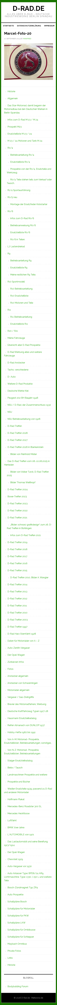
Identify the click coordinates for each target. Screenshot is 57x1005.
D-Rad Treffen (14, 426)
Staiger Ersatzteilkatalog (20, 760)
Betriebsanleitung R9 (21, 260)
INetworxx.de (37, 998)
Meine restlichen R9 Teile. (23, 274)
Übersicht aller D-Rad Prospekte (23, 345)
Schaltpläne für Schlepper (20, 936)
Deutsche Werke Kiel (17, 390)
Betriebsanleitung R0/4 (22, 155)
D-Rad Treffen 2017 (17, 556)
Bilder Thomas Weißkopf (22, 482)
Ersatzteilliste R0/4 (20, 162)
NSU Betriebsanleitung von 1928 (23, 419)
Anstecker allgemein (17, 676)
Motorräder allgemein (18, 690)
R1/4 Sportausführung (18, 190)
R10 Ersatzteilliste (19, 295)
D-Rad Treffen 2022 (17, 510)
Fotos (10, 669)
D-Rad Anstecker (16, 362)
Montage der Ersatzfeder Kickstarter (28, 204)
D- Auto (11, 376)
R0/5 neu (12, 197)
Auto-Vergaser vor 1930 (19, 866)
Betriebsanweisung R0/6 (23, 225)
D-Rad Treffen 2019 (17, 542)
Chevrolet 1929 (15, 859)
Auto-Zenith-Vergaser (18, 648)
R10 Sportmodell (16, 281)
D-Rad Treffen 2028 (17, 433)
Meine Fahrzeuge (16, 338)
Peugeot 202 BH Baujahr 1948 (22, 398)
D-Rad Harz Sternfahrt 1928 (21, 633)
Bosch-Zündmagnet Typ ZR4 (22, 887)
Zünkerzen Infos (15, 662)
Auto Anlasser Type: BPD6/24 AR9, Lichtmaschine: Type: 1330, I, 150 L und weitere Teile (27, 877)
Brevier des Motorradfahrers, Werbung (26, 704)
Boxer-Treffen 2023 (17, 496)
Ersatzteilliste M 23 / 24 (19, 133)
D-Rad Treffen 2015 (17, 570)
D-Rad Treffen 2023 (17, 503)
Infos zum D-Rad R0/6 (22, 218)
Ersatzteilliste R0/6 (20, 232)
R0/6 (10, 211)
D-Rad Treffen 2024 (17, 489)
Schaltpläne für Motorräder (21, 908)
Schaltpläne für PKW (18, 915)
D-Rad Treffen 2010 (17, 612)
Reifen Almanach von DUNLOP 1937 (26, 725)
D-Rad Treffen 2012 (17, 598)
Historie (11, 91)
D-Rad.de (28, 8)
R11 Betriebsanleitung (21, 317)
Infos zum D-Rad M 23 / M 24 (22, 119)
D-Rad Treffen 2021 (17, 517)
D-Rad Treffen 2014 (17, 584)
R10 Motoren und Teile (21, 302)
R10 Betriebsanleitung (21, 288)
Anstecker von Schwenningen (22, 683)
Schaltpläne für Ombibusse (21, 929)
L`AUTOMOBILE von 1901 (20, 834)
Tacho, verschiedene (17, 369)
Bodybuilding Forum (17, 986)
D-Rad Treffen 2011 (17, 605)
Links (10, 958)
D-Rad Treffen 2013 (17, 591)
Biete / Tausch (15, 767)
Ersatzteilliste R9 (18, 267)
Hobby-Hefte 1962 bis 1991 (21, 732)
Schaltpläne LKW (16, 922)
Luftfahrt (12, 820)
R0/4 (10, 148)
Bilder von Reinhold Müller (23, 454)
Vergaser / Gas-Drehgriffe (20, 697)
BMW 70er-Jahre (15, 827)
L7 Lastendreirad (16, 246)
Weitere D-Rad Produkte (20, 383)
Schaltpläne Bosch (17, 901)
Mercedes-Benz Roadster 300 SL (24, 806)
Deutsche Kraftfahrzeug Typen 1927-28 (27, 711)
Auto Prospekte (15, 894)
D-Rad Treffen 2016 (17, 563)
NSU (9, 412)
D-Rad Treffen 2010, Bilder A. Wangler (29, 577)
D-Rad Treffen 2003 (17, 619)
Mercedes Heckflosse (18, 813)
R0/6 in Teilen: (17, 239)
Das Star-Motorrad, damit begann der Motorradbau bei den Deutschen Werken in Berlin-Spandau (25, 109)
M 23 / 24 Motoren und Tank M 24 (24, 140)
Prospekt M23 (14, 126)
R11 (9, 310)
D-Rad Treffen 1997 (17, 626)
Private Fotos (14, 951)
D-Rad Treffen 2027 (17, 440)
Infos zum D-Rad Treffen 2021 (25, 535)
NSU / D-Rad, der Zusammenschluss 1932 (29, 405)
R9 (8, 253)
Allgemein (12, 98)
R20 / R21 (12, 331)
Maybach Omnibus (17, 943)
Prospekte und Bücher (18, 781)
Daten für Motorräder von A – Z (23, 641)
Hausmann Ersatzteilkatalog (21, 718)
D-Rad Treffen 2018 (17, 549)
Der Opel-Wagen (16, 655)
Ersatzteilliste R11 (19, 324)
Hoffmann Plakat (15, 799)
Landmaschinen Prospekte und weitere (27, 774)
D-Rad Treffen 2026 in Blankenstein (25, 447)
